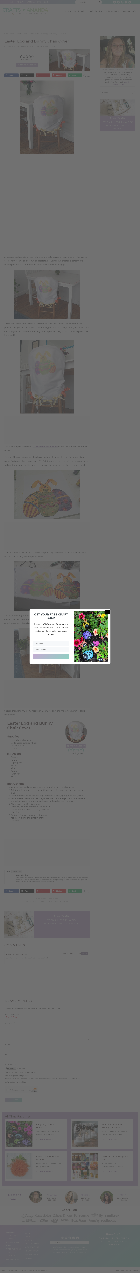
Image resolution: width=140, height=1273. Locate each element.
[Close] (107, 612)
